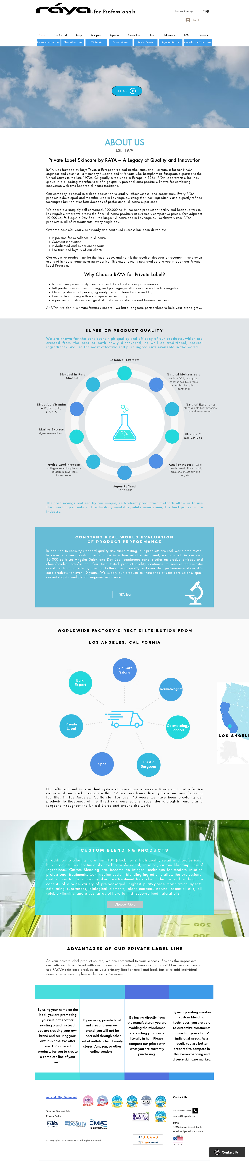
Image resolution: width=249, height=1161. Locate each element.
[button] (125, 594)
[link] (206, 11)
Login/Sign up (184, 11)
